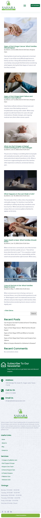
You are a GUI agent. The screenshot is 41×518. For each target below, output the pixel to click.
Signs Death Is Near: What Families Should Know (20, 241)
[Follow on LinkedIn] (11, 511)
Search (33, 313)
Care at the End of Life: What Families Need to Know (18, 286)
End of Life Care (24, 49)
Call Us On (10, 390)
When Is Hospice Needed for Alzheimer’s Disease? (20, 343)
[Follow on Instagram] (8, 511)
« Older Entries (8, 310)
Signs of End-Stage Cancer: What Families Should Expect (20, 47)
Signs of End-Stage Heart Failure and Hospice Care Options (18, 97)
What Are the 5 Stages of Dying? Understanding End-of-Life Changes (18, 147)
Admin (8, 49)
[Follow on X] (5, 511)
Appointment (35, 5)
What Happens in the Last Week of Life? (19, 194)
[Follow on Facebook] (2, 511)
